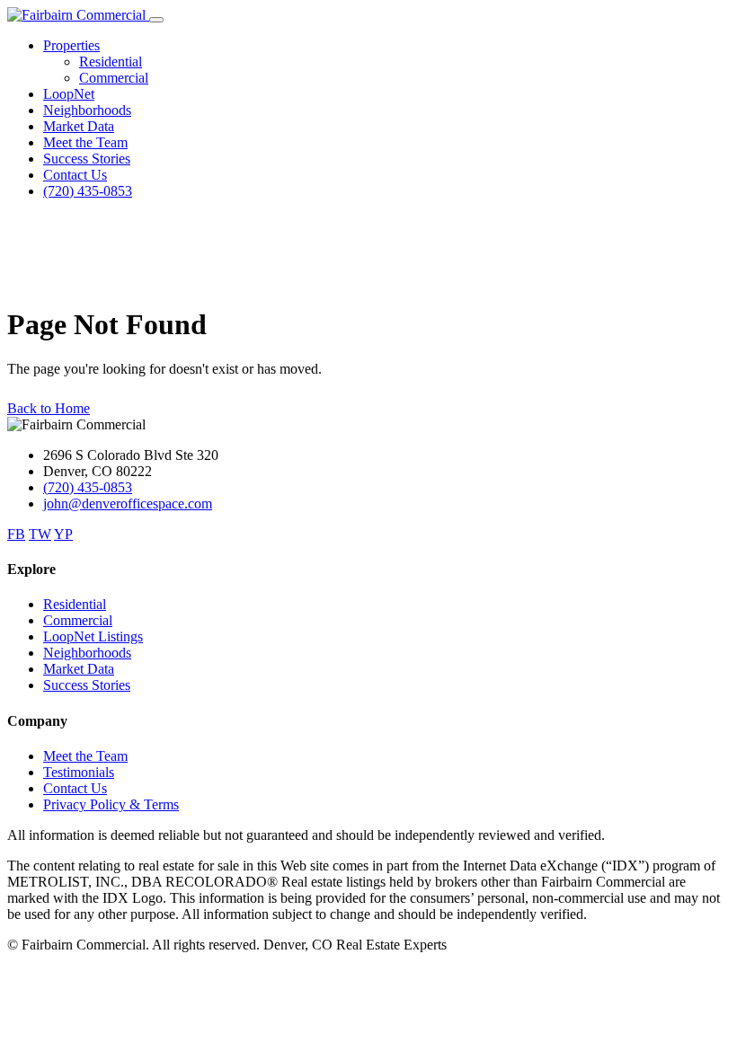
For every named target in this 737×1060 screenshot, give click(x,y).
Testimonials (78, 772)
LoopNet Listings (93, 636)
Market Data (78, 126)
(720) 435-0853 (87, 191)
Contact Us (75, 174)
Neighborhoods (87, 110)
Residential (110, 61)
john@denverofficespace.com (127, 503)
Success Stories (86, 158)
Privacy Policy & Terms (111, 804)
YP (63, 534)
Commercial (113, 77)
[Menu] (156, 19)
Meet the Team (85, 142)
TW (40, 534)
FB (16, 534)
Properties (71, 45)
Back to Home (48, 408)
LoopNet (68, 94)
